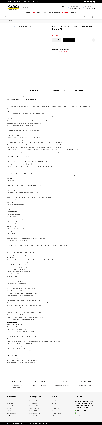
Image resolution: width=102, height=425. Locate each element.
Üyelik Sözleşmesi (56, 400)
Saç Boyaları (10, 403)
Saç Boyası (63, 45)
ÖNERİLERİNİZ (79, 91)
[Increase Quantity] (59, 40)
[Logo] (13, 7)
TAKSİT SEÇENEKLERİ (56, 91)
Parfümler (9, 410)
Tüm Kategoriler (11, 415)
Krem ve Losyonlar (11, 413)
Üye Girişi (54, 405)
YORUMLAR (34, 91)
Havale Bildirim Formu (34, 413)
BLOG (36, 1)
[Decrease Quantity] (54, 40)
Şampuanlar (10, 408)
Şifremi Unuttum (56, 408)
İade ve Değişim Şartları (35, 408)
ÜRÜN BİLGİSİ (15, 91)
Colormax (62, 47)
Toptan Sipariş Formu (34, 415)
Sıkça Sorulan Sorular (57, 410)
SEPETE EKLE (69, 40)
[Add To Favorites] (93, 40)
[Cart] (61, 7)
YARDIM (16, 1)
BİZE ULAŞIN (31, 1)
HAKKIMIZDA (10, 1)
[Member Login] (56, 7)
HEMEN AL (84, 40)
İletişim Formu (55, 415)
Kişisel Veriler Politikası (34, 405)
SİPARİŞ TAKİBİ (23, 1)
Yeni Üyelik (54, 403)
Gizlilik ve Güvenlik (34, 403)
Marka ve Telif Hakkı (34, 410)
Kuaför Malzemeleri (11, 400)
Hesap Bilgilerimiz (56, 413)
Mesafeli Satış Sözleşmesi (35, 400)
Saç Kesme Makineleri (12, 405)
